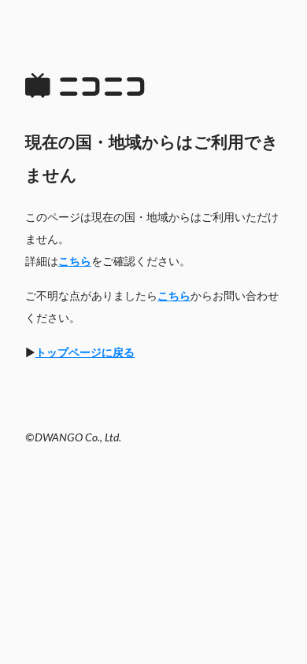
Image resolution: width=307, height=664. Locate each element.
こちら (74, 261)
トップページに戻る (85, 353)
